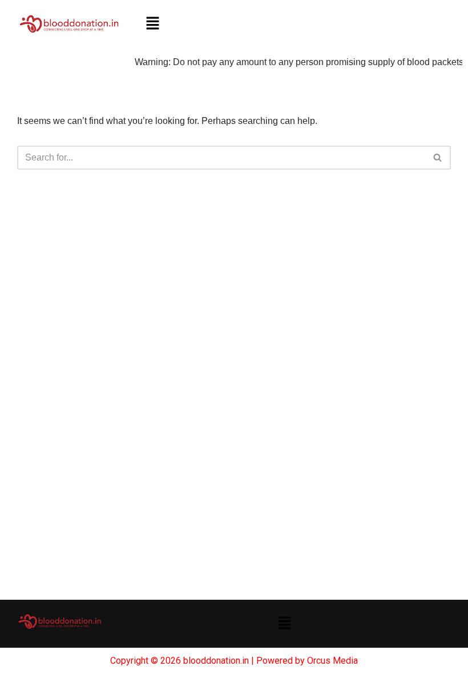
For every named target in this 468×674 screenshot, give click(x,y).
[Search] (438, 158)
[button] (152, 24)
